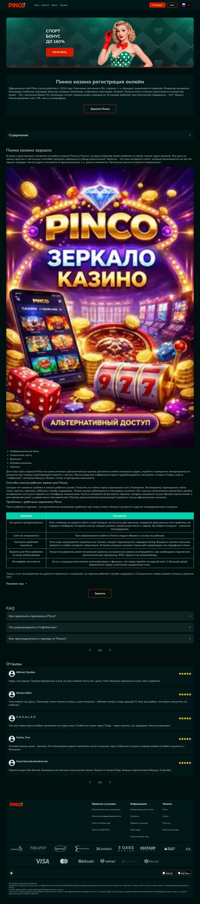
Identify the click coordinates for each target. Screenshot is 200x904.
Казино (167, 803)
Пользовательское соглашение (106, 809)
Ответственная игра (101, 823)
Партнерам (135, 830)
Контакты (134, 816)
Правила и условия (104, 803)
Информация (138, 803)
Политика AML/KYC (100, 830)
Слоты (165, 816)
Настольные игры (171, 830)
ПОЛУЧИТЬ (59, 52)
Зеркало (100, 593)
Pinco (165, 809)
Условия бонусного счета (141, 809)
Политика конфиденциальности (106, 816)
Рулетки (166, 823)
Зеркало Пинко (100, 108)
